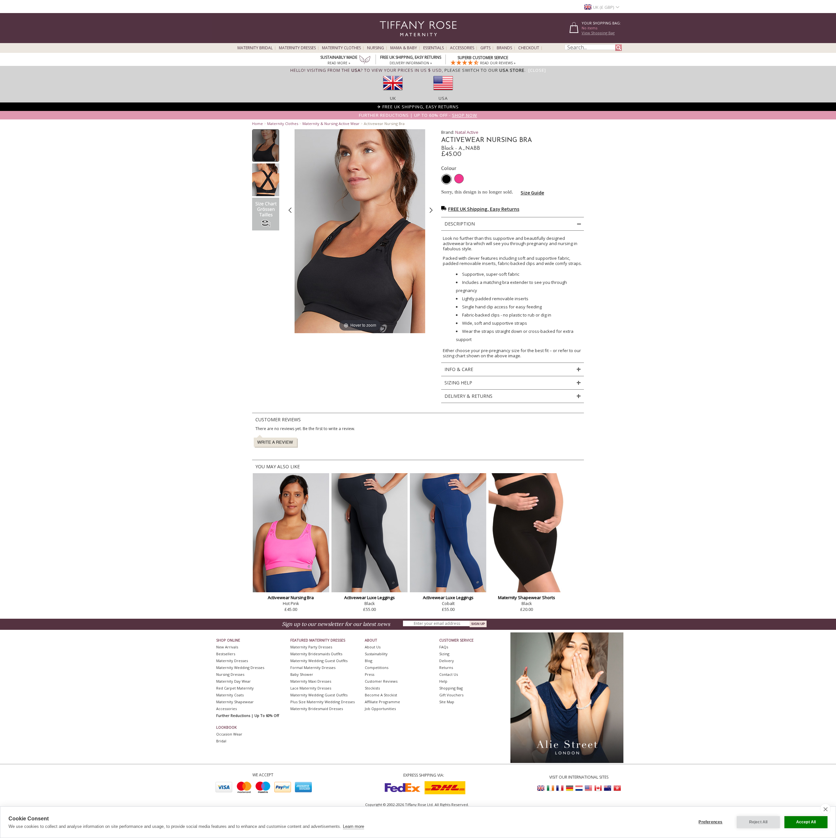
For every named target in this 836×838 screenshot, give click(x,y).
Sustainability (376, 653)
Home (257, 123)
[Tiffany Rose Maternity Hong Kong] (616, 788)
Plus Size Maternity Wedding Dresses (322, 701)
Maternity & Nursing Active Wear (331, 123)
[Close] (537, 70)
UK (393, 98)
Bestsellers (225, 653)
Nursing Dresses (230, 674)
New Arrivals (227, 646)
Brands (504, 48)
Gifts (485, 48)
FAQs (443, 646)
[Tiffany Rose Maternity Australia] (607, 788)
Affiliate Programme (382, 701)
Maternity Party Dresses (311, 646)
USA (443, 98)
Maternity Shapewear (235, 701)
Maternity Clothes (341, 48)
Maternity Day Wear (233, 681)
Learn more (353, 826)
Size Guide (532, 192)
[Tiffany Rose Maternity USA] (588, 788)
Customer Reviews (381, 681)
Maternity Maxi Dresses (310, 681)
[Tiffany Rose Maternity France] (560, 788)
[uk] (392, 92)
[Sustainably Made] (364, 60)
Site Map (446, 701)
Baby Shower (301, 674)
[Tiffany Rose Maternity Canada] (598, 788)
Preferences (710, 822)
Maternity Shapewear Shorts (526, 597)
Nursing (375, 48)
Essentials (433, 48)
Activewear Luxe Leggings (369, 597)
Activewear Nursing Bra (291, 597)
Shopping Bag (451, 688)
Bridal (221, 740)
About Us (372, 646)
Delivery (446, 660)
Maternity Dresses (297, 48)
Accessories (462, 48)
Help (443, 681)
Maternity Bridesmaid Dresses (316, 708)
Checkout (528, 48)
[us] (443, 92)
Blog (368, 660)
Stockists (372, 688)
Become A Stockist (381, 694)
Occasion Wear (229, 734)
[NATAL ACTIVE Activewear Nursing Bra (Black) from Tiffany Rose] (265, 145)
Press (369, 674)
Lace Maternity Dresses (310, 688)
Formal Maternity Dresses (312, 667)
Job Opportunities (380, 708)
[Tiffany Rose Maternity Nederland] (579, 788)
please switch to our (484, 70)
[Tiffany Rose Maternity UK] (541, 788)
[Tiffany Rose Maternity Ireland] (550, 788)
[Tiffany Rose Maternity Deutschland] (569, 788)
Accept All (806, 822)
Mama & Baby (403, 48)
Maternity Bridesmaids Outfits (316, 653)
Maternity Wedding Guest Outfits (318, 660)
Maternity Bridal (255, 48)
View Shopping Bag (598, 32)
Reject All (758, 822)
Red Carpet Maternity (235, 688)
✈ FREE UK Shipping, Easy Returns (418, 107)
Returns (446, 667)
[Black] (446, 179)
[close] (825, 809)
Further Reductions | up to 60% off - (418, 115)
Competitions (376, 667)
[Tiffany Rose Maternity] (388, 40)
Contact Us (448, 674)
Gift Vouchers (451, 694)
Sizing (444, 653)
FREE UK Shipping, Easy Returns (483, 209)
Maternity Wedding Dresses (240, 667)
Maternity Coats (230, 694)
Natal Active (466, 132)
